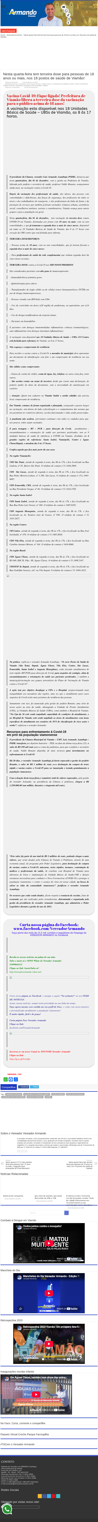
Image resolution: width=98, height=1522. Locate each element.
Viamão (48, 1097)
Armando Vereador (14, 1094)
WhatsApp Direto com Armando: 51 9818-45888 (18, 1478)
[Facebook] (44, 1496)
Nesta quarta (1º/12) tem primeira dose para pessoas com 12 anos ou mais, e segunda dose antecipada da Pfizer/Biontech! (19, 1164)
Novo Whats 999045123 (75, 1094)
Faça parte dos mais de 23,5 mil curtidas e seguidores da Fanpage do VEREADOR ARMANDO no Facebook (49, 934)
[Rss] (40, 1496)
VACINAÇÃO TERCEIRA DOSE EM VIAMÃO (29, 85)
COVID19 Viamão (58, 1094)
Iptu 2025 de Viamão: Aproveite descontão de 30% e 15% (48, 1197)
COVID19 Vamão (46, 84)
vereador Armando (35, 1097)
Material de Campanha (13, 1196)
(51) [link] (81, 475)
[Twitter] (49, 1496)
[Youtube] (54, 1496)
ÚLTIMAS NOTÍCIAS (9, 85)
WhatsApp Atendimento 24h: (11, 1474)
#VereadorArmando (14, 35)
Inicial (3, 35)
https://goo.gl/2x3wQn (20, 1058)
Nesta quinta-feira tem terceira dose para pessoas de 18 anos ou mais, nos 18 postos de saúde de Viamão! (79, 1164)
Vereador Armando (11, 82)
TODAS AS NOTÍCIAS (81, 84)
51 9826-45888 (27, 1474)
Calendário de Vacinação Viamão (30, 84)
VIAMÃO (45, 85)
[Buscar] (66, 1213)
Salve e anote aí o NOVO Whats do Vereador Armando (35, 960)
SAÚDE (71, 84)
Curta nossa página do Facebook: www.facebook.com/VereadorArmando (49, 926)
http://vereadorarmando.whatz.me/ (25, 968)
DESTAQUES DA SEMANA (61, 84)
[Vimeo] (58, 1496)
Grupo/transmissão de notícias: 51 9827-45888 (18, 1476)
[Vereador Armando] (49, 13)
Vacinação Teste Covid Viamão (14, 1097)
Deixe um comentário (12, 87)
